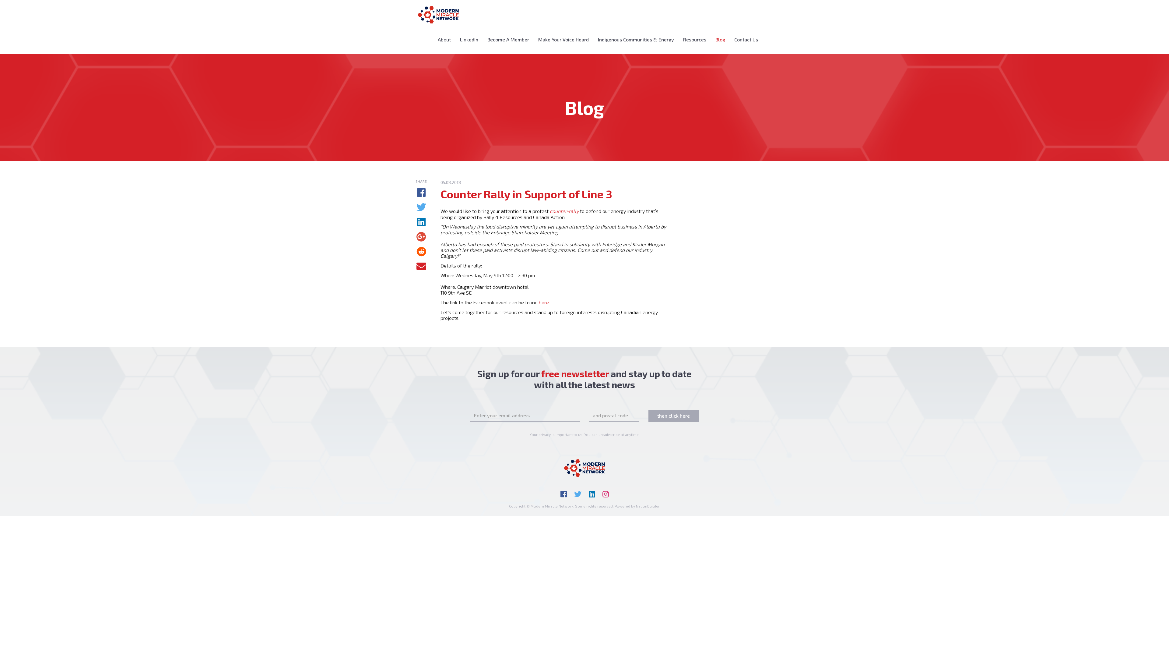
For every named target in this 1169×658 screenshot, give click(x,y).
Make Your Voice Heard (563, 39)
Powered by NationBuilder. (637, 506)
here (544, 302)
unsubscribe (609, 434)
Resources (694, 39)
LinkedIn (469, 39)
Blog (722, 39)
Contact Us (746, 39)
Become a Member (508, 39)
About (444, 39)
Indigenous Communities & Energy (636, 39)
